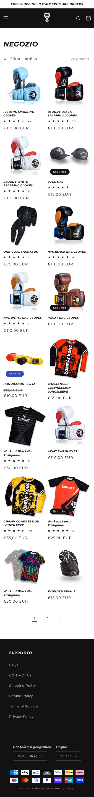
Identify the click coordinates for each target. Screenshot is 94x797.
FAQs (13, 665)
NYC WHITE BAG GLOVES (22, 317)
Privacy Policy (21, 717)
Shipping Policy (22, 686)
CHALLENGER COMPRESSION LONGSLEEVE (59, 387)
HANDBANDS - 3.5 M (19, 384)
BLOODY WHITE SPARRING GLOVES (18, 183)
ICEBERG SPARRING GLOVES (18, 113)
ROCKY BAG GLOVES (63, 317)
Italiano (66, 756)
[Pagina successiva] (59, 618)
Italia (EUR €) (27, 756)
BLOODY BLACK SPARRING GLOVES (62, 113)
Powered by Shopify (63, 788)
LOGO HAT (56, 181)
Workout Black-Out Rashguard (18, 453)
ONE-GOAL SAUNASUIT (21, 251)
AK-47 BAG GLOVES (63, 451)
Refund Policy (21, 696)
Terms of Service (23, 706)
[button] (6, 18)
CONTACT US (20, 675)
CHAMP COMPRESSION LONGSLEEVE (21, 523)
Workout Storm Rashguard (60, 523)
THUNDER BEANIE (62, 591)
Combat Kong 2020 (40, 788)
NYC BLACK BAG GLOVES (67, 251)
